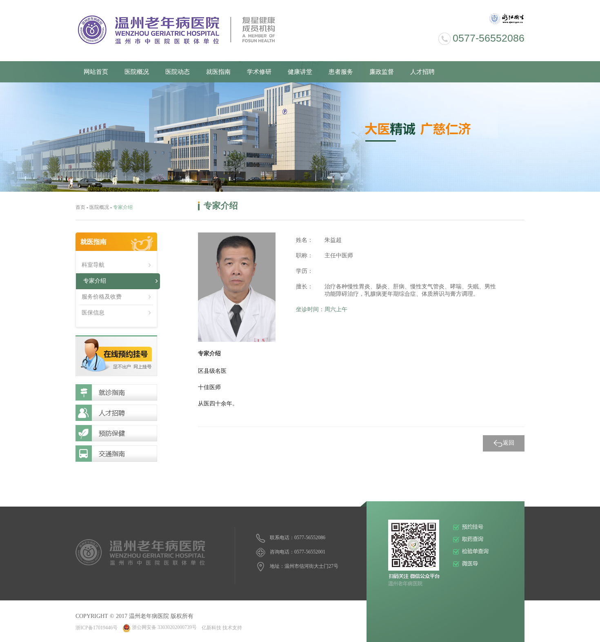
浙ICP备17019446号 (97, 627)
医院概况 (136, 72)
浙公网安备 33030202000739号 (164, 627)
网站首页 (96, 72)
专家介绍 (94, 281)
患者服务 (341, 72)
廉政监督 (381, 72)
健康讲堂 (300, 72)
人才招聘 (422, 72)
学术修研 (259, 72)
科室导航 (93, 265)
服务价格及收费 (102, 297)
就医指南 (218, 72)
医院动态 (177, 72)
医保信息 (93, 313)
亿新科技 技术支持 (222, 627)
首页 (80, 207)
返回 (508, 443)
